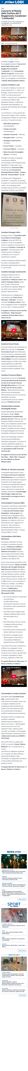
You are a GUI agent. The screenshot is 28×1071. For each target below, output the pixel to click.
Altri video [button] (23, 995)
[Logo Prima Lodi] (14, 2)
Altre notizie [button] (22, 899)
